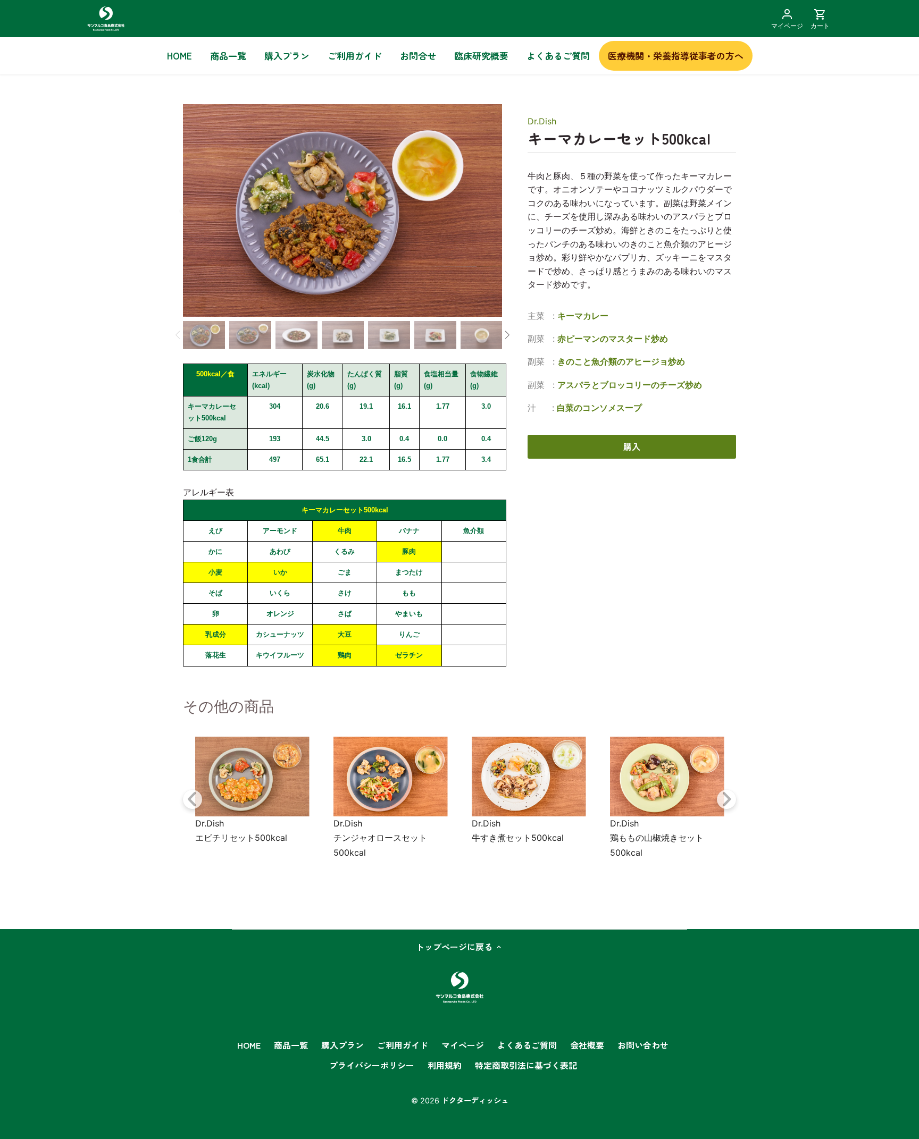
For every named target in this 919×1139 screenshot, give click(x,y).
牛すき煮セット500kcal (518, 837)
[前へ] (197, 210)
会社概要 (587, 1045)
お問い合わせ (643, 1045)
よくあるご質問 (527, 1045)
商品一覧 (291, 1045)
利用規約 (445, 1065)
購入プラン (342, 1045)
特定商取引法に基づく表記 (526, 1065)
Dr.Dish (542, 121)
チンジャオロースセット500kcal (380, 844)
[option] (342, 210)
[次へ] (492, 210)
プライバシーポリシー (371, 1065)
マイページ (462, 1045)
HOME (249, 1045)
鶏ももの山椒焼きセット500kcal (657, 844)
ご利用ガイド (402, 1045)
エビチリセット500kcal (241, 837)
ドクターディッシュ (474, 1100)
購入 (631, 446)
